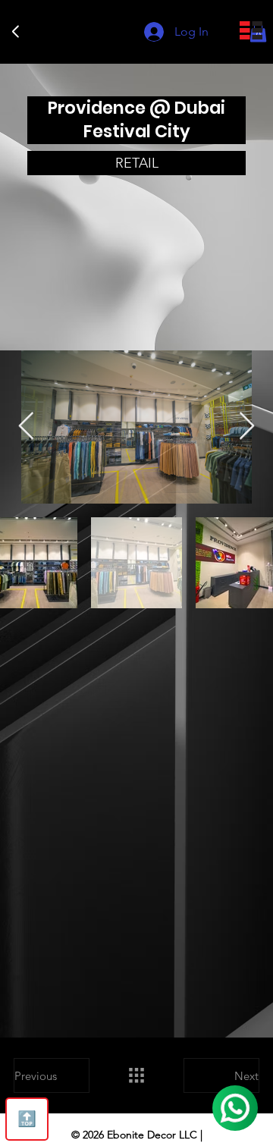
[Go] (16, 32)
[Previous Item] (26, 426)
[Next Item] (247, 426)
